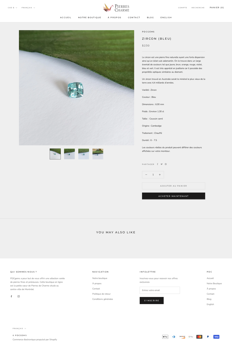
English (166, 17)
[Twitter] (162, 164)
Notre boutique (99, 278)
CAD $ (11, 8)
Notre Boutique (89, 17)
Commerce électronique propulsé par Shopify (35, 339)
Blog (150, 17)
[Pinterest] (166, 164)
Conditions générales (102, 299)
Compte (182, 8)
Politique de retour (101, 293)
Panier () (217, 7)
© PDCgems (20, 335)
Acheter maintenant (173, 196)
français (27, 8)
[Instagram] (19, 296)
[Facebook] (157, 164)
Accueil (65, 17)
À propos (114, 17)
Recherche (198, 8)
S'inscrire (151, 300)
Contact (134, 17)
